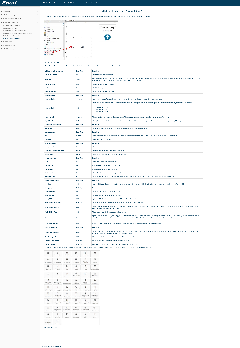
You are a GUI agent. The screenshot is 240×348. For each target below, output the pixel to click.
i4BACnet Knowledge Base (51, 3)
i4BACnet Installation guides (9, 15)
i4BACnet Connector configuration (11, 18)
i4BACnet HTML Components (9, 22)
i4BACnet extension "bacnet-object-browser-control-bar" (17, 33)
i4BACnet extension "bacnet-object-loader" (14, 36)
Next (202, 337)
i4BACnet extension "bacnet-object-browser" (14, 30)
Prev (45, 337)
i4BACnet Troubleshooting (9, 45)
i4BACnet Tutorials (6, 41)
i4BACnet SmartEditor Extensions (11, 25)
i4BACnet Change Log (7, 49)
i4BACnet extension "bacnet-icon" (12, 38)
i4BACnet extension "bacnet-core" (12, 28)
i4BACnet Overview (6, 11)
